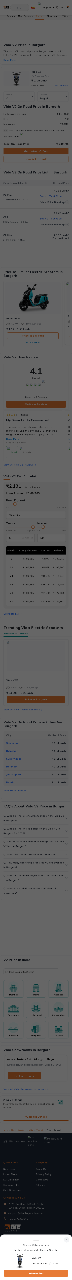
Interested (36, 1273)
